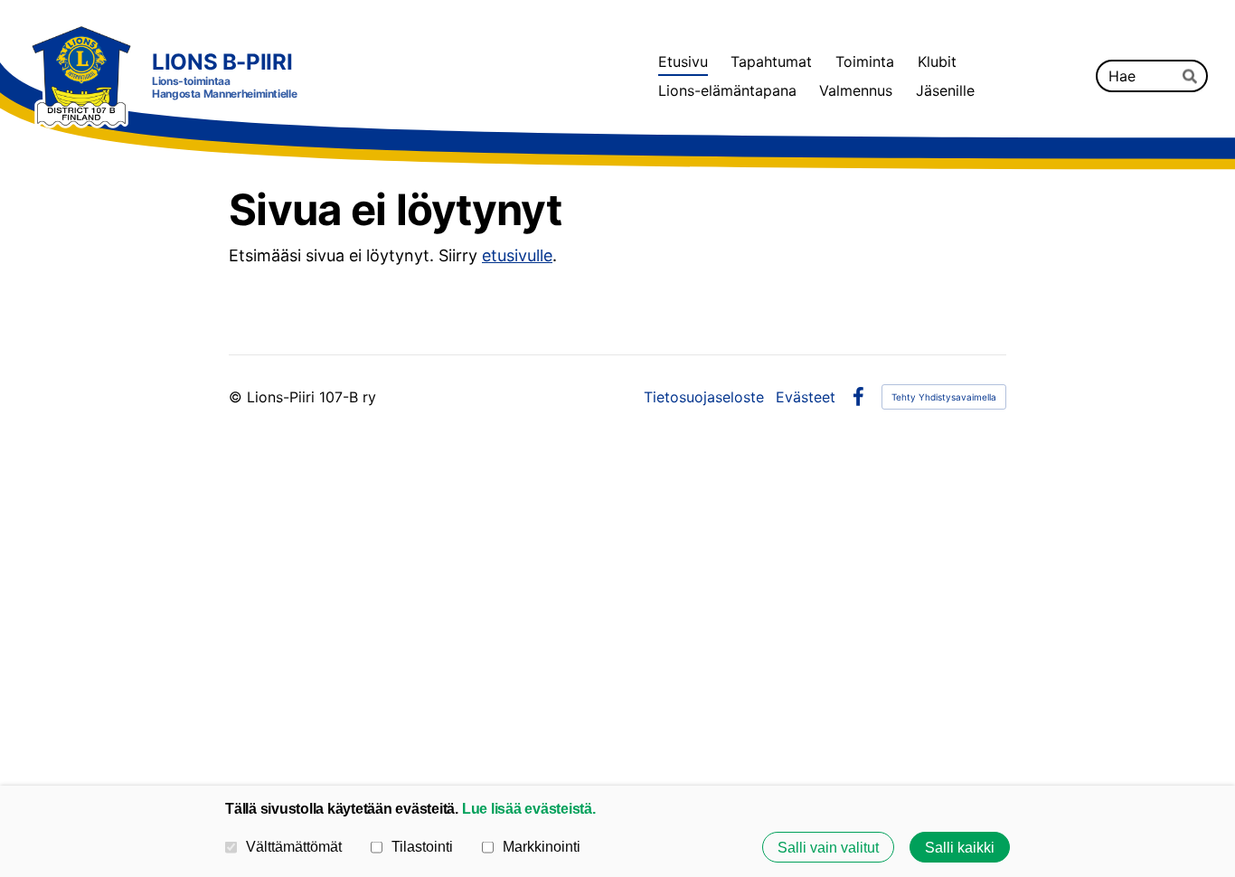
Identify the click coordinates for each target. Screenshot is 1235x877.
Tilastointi (422, 846)
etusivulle (517, 255)
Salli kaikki (960, 847)
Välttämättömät (294, 846)
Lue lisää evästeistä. (529, 808)
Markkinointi (541, 846)
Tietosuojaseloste (704, 397)
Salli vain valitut (828, 847)
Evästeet (805, 397)
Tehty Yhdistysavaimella (943, 396)
